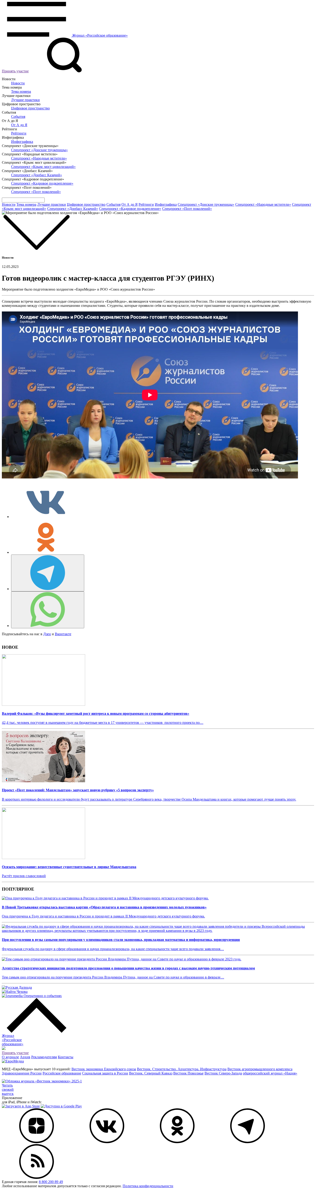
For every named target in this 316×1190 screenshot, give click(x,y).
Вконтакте (63, 634)
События (18, 117)
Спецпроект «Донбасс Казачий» (36, 175)
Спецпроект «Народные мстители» (39, 158)
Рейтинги (18, 133)
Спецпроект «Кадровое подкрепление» (42, 183)
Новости (18, 83)
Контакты (65, 1057)
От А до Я (19, 125)
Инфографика (22, 142)
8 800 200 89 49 (51, 1182)
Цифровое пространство (30, 108)
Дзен (47, 634)
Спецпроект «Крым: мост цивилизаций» (43, 167)
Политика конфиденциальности (148, 1186)
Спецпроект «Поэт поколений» (36, 192)
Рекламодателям (44, 1057)
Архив (25, 1057)
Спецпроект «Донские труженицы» (39, 150)
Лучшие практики (25, 100)
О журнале (10, 1057)
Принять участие (15, 71)
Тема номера (21, 91)
